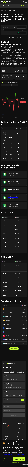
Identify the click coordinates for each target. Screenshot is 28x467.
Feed (2, 5)
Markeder (23, 5)
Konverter (3, 10)
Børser (18, 428)
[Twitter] (4, 367)
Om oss (5, 423)
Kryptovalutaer (21, 423)
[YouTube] (7, 367)
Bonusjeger (16, 5)
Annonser (5, 436)
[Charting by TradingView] (3, 114)
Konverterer (20, 426)
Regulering (20, 439)
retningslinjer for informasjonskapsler (13, 454)
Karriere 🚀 (6, 426)
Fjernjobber (6, 439)
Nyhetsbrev (9, 5)
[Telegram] (11, 367)
